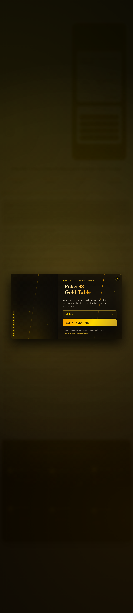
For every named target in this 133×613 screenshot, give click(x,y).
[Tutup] (117, 278)
